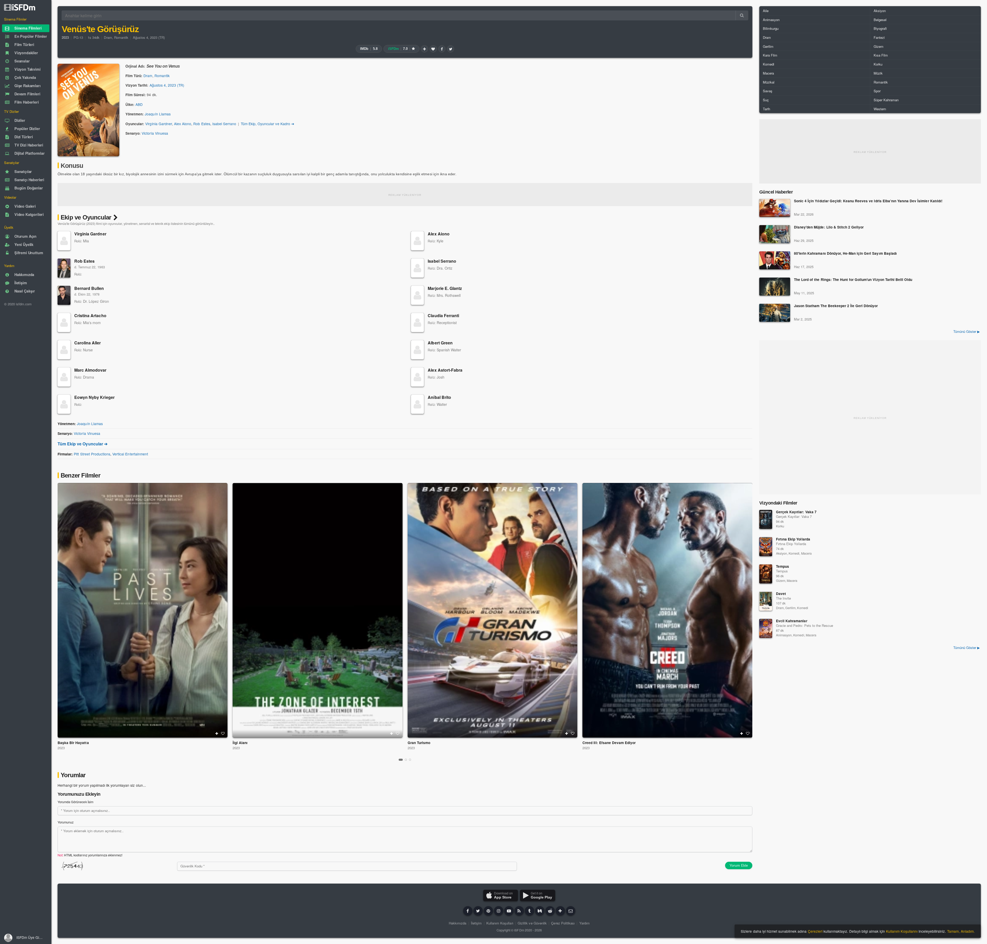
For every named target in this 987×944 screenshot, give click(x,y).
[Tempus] (765, 573)
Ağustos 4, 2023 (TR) (149, 37)
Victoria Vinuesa (155, 133)
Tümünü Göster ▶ (966, 331)
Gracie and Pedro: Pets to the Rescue (804, 625)
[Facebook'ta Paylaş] (441, 48)
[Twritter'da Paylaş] (450, 48)
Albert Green (440, 343)
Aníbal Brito (439, 397)
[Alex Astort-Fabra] (417, 377)
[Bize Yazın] (570, 910)
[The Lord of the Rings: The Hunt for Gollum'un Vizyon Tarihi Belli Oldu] (774, 287)
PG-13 (78, 37)
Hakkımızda (457, 923)
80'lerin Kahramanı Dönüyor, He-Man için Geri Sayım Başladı (845, 253)
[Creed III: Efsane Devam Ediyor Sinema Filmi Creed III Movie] (667, 610)
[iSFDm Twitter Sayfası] (478, 910)
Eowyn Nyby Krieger (94, 397)
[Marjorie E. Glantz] (417, 295)
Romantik (121, 37)
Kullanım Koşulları (499, 923)
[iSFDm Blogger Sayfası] (519, 910)
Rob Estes (201, 123)
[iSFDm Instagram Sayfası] (498, 910)
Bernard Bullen (89, 288)
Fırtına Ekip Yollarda (793, 539)
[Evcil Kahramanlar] (765, 628)
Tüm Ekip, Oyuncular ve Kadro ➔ (267, 123)
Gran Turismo (419, 742)
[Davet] (765, 601)
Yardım (584, 923)
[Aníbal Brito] (417, 404)
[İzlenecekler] (424, 48)
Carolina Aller (87, 343)
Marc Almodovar (90, 370)
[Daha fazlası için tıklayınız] (560, 910)
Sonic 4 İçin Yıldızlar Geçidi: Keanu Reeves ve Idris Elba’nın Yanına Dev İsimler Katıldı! (868, 201)
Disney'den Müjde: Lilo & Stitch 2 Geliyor (829, 227)
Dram (108, 37)
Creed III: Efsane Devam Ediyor (609, 742)
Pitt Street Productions (92, 453)
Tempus (782, 566)
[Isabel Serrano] (417, 268)
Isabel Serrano (224, 123)
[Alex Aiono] (417, 240)
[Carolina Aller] (64, 349)
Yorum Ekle (738, 865)
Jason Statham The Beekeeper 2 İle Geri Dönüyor (836, 306)
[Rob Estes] (64, 268)
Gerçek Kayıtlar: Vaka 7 (796, 511)
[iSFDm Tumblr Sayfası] (529, 910)
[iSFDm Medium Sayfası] (539, 910)
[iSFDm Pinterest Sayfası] (488, 910)
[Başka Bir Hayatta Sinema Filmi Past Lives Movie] (142, 610)
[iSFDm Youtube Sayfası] (509, 910)
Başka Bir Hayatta (73, 742)
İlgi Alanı (240, 742)
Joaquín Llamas (157, 113)
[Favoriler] (433, 48)
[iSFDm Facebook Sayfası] (467, 910)
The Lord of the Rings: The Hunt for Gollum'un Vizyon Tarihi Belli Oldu (853, 280)
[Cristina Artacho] (64, 322)
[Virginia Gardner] (64, 240)
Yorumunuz (66, 822)
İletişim (476, 923)
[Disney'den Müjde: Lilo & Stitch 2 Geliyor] (774, 234)
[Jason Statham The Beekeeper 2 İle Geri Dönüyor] (774, 313)
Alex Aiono (182, 123)
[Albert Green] (417, 349)
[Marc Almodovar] (64, 377)
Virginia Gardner (158, 123)
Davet (781, 593)
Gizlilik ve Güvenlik (532, 923)
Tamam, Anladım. (961, 931)
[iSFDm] (19, 7)
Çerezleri (815, 931)
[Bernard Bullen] (64, 295)
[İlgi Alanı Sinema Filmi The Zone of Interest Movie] (318, 610)
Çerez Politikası (563, 923)
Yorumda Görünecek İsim (75, 802)
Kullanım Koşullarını (902, 931)
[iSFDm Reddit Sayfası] (550, 910)
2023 (61, 747)
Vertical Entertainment (130, 453)
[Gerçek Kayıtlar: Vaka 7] (765, 519)
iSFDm (519, 930)
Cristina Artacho (90, 315)
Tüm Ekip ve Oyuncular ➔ (82, 444)
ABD (139, 104)
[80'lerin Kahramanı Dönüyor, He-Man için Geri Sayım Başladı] (774, 260)
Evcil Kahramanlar (791, 620)
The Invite (783, 598)
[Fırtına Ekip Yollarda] (765, 546)
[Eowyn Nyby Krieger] (64, 404)
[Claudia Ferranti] (417, 322)
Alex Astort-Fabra (445, 370)
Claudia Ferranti (443, 315)
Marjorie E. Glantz (445, 288)
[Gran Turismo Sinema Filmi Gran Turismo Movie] (493, 610)
